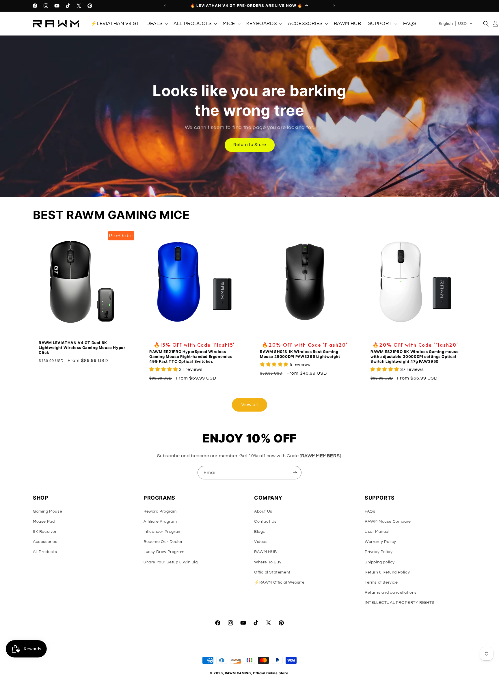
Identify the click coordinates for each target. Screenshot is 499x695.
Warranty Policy (380, 542)
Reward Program (160, 511)
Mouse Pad (44, 522)
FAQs (370, 511)
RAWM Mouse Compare (388, 522)
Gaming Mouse (47, 511)
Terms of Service (381, 582)
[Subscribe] (294, 472)
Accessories (45, 542)
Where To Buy (267, 562)
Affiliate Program (160, 522)
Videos (261, 542)
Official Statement (272, 572)
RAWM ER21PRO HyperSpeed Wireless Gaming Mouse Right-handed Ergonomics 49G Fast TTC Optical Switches (190, 356)
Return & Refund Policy (387, 572)
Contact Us (265, 522)
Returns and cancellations (391, 593)
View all (249, 405)
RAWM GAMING (238, 673)
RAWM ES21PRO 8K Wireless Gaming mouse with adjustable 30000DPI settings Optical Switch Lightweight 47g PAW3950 (414, 356)
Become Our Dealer (163, 542)
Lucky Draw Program (164, 552)
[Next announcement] (334, 5)
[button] (156, 23)
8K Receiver (45, 532)
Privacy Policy (378, 552)
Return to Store (249, 145)
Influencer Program (163, 532)
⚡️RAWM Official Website (279, 582)
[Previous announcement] (165, 5)
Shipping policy (380, 562)
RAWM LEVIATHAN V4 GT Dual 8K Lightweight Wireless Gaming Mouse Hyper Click (82, 347)
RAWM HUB (265, 552)
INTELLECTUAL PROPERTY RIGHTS (400, 603)
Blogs (259, 532)
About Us (263, 511)
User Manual (377, 532)
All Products (45, 552)
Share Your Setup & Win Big (171, 562)
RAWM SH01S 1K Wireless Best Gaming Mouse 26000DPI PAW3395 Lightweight (300, 354)
